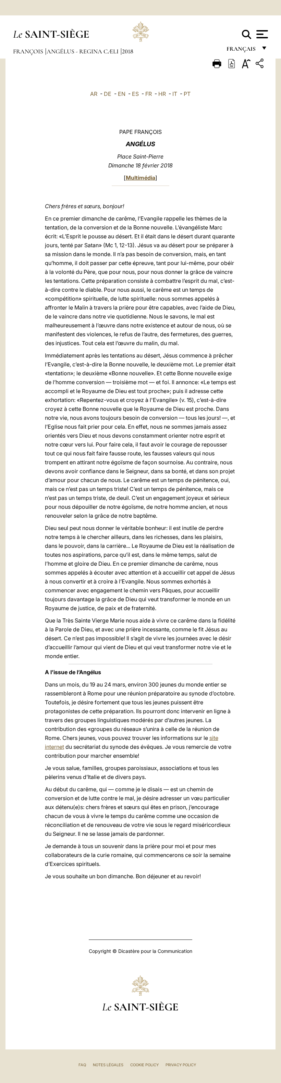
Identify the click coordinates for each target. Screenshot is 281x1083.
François (29, 51)
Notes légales (108, 1064)
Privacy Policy (181, 1064)
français (242, 50)
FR (148, 93)
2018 (127, 51)
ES (135, 93)
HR (162, 93)
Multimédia (140, 177)
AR (93, 93)
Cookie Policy (144, 1064)
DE (107, 93)
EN (121, 93)
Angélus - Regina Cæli (83, 51)
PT (187, 93)
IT (174, 93)
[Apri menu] (261, 34)
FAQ (82, 1064)
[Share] (260, 65)
